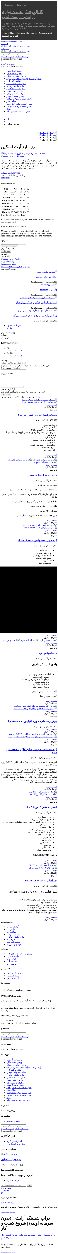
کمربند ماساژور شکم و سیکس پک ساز (36, 302)
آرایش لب (10, 929)
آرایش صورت (12, 927)
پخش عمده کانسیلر (15, 96)
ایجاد (29, 1185)
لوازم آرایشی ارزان (14, 94)
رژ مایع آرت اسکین (11, 1159)
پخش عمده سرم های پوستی (19, 106)
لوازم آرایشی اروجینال (16, 76)
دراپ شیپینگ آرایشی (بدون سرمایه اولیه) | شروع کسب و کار (28, 1235)
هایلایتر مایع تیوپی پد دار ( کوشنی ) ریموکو (35, 315)
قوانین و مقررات (13, 944)
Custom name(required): (11, 368)
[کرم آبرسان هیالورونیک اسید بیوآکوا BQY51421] (29, 153)
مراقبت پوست (12, 934)
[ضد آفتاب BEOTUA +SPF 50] (43, 866)
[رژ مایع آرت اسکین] (47, 132)
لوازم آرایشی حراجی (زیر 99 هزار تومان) (24, 78)
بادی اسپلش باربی (47, 653)
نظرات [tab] (9, 328)
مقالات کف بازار (13, 81)
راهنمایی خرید (12, 956)
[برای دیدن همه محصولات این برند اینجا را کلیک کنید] (11, 259)
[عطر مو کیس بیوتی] (47, 271)
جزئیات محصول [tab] (13, 325)
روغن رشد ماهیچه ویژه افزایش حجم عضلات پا (32, 721)
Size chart (5, 178)
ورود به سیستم (13, 1121)
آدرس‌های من (12, 978)
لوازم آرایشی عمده (14, 91)
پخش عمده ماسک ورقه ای (18, 111)
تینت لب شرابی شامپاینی (43, 475)
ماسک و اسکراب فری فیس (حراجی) (37, 415)
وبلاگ (8, 109)
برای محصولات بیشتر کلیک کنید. (15, 56)
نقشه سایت (11, 961)
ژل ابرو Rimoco (48, 289)
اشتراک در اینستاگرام (15, 1144)
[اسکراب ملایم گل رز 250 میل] (43, 793)
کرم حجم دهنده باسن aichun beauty (37, 540)
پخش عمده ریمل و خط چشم (19, 104)
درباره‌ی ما (11, 964)
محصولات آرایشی (14, 71)
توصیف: (4, 360)
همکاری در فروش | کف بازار (19, 954)
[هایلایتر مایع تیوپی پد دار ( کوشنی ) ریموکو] (37, 310)
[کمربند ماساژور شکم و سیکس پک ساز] (38, 297)
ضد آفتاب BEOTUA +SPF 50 (41, 880)
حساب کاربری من (14, 973)
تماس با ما (11, 959)
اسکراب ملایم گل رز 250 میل (41, 807)
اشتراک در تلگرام (14, 1141)
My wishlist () (12, 1180)
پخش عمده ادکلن (14, 73)
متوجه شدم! (10, 35)
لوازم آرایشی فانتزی (15, 86)
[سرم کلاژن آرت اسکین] (29, 156)
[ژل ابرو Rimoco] (49, 284)
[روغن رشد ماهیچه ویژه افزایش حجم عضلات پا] (35, 707)
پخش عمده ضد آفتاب (15, 89)
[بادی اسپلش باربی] (29, 640)
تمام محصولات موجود (16, 83)
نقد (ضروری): (7, 373)
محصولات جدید (13, 942)
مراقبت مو (11, 101)
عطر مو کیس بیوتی (46, 276)
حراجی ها (10, 939)
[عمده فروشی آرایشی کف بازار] (16, 46)
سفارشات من (12, 976)
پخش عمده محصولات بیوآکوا (19, 99)
